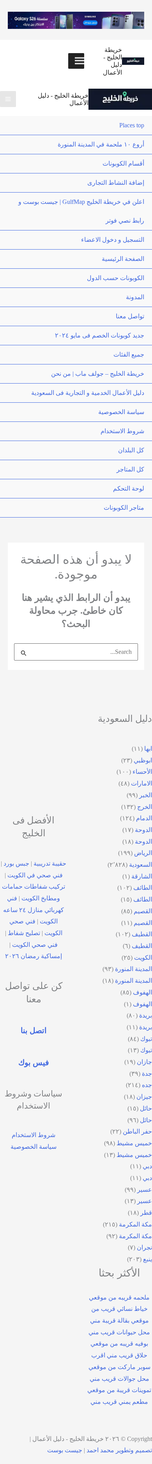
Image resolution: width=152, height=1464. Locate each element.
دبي (147, 1166)
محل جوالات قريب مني (119, 1378)
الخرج (144, 806)
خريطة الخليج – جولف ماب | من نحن (97, 373)
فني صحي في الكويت (35, 875)
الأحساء (142, 771)
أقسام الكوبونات (123, 163)
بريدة (145, 1015)
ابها (148, 748)
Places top (131, 125)
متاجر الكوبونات (124, 507)
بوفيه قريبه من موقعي (119, 1343)
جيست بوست (64, 1450)
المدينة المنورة (133, 969)
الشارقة (141, 876)
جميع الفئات (128, 354)
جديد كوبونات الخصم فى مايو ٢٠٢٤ (99, 335)
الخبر (145, 795)
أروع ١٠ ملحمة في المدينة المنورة (101, 144)
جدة (147, 1073)
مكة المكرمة (135, 1224)
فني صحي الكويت (35, 944)
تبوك (146, 1039)
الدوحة (143, 830)
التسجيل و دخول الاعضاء (112, 239)
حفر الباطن (137, 1131)
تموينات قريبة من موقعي (119, 1390)
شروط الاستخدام (122, 431)
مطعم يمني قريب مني (119, 1401)
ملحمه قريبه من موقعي (119, 1297)
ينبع (147, 1259)
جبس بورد (16, 863)
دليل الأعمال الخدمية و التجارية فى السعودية (87, 392)
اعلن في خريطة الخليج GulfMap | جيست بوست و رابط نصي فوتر (81, 211)
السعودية (140, 864)
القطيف (142, 934)
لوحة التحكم (128, 488)
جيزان (144, 1096)
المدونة (135, 297)
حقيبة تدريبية (50, 863)
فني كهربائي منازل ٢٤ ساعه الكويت (33, 910)
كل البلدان (131, 450)
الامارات (141, 783)
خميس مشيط (134, 1143)
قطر (146, 1212)
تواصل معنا (130, 316)
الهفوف (142, 992)
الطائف (142, 887)
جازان (144, 1062)
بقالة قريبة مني (109, 1320)
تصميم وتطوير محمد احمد (119, 1450)
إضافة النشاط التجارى (115, 182)
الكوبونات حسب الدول (115, 278)
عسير (144, 1189)
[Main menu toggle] (8, 99)
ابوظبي (143, 760)
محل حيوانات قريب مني (119, 1332)
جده (147, 1085)
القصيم (143, 911)
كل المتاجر (130, 469)
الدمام (144, 818)
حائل (146, 1108)
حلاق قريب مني (127, 1355)
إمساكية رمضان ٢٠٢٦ (33, 956)
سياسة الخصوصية (121, 412)
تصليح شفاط (24, 933)
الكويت (143, 957)
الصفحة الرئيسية (123, 258)
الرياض (143, 853)
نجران (144, 1247)
